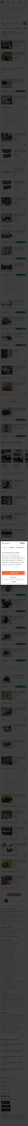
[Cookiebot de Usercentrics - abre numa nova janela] (20, 543)
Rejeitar (14, 581)
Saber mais (13, 577)
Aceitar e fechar (14, 573)
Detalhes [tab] (11, 547)
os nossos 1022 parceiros (12, 555)
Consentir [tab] (4, 547)
